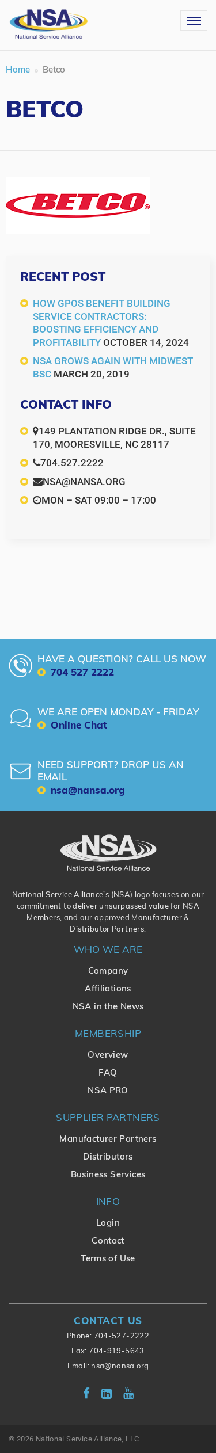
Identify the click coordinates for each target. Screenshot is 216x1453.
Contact (108, 1241)
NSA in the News (108, 1007)
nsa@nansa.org (120, 1366)
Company (108, 971)
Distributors (108, 1157)
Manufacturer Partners (107, 1139)
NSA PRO (108, 1091)
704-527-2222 (122, 1336)
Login (108, 1223)
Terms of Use (108, 1259)
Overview (108, 1055)
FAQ (107, 1073)
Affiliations (108, 989)
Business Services (108, 1175)
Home (18, 70)
